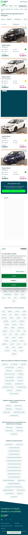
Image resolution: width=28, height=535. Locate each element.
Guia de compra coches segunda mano (14, 486)
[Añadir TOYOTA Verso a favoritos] (23, 28)
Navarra (13, 337)
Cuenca (21, 324)
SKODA (17, 291)
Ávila (10, 314)
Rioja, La (22, 340)
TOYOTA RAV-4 (10, 390)
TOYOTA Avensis (14, 364)
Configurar (13, 280)
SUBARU (16, 294)
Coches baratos (9, 444)
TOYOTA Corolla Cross (10, 374)
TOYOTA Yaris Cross (14, 393)
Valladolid (7, 350)
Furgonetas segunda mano (14, 483)
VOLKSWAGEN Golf (14, 415)
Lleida (4, 334)
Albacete (10, 311)
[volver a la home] (4, 515)
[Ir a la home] (4, 2)
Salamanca (4, 344)
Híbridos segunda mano (8, 490)
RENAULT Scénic (7, 412)
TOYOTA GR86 (20, 374)
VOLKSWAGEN (22, 297)
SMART (23, 291)
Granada (13, 327)
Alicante (17, 311)
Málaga (23, 334)
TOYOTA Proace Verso (21, 387)
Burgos (11, 317)
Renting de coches (21, 490)
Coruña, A (14, 324)
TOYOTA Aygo (23, 364)
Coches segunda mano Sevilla (14, 467)
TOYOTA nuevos (14, 434)
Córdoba (7, 324)
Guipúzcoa (5, 331)
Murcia (7, 337)
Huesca (18, 331)
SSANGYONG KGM (7, 294)
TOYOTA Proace (8, 383)
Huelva (12, 331)
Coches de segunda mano (14, 450)
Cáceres (18, 317)
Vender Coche (14, 496)
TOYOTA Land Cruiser (9, 380)
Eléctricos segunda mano (14, 477)
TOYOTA (15, 297)
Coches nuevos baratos (14, 454)
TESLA (9, 297)
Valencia (20, 347)
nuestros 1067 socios (12, 255)
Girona (5, 327)
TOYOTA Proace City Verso (7, 387)
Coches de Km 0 (19, 444)
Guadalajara (21, 327)
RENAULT (5, 291)
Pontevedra (14, 340)
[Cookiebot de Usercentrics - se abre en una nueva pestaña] (20, 249)
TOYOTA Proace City (19, 383)
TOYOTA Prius (20, 380)
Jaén (24, 331)
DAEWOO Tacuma (18, 405)
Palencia (6, 340)
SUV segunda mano (10, 493)
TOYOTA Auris (4, 364)
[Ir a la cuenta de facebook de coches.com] (10, 519)
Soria (25, 344)
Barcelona (4, 317)
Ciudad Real (21, 321)
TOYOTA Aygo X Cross (9, 367)
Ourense (20, 337)
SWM (3, 297)
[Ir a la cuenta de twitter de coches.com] (1, 519)
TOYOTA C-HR (20, 367)
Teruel (7, 347)
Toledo (13, 347)
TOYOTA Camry (9, 370)
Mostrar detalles (20, 271)
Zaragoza (14, 353)
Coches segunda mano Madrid (14, 464)
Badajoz (16, 314)
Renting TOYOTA (9, 427)
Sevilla (18, 344)
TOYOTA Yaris (18, 390)
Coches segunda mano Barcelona (14, 460)
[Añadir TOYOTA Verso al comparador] (26, 28)
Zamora (21, 350)
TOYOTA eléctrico (9, 430)
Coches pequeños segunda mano (14, 457)
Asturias (4, 314)
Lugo (10, 334)
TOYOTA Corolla (18, 370)
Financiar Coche (21, 480)
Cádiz (25, 317)
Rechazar (14, 284)
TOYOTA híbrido (19, 430)
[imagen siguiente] (26, 35)
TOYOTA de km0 (19, 427)
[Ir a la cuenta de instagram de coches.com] (6, 519)
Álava (3, 311)
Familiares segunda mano (8, 480)
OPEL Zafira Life (18, 408)
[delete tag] (12, 19)
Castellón (13, 321)
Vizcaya (14, 350)
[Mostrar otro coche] (14, 41)
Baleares (24, 314)
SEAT (11, 291)
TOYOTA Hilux (19, 377)
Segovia (12, 344)
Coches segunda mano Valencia (14, 470)
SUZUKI (22, 294)
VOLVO (14, 301)
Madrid (16, 334)
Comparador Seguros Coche (14, 473)
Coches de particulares (14, 447)
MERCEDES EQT (9, 408)
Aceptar (14, 275)
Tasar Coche (19, 493)
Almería (24, 311)
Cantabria (6, 321)
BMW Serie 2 (8, 405)
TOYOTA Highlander (10, 377)
